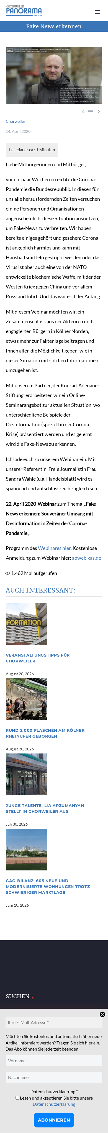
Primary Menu (97, 12)
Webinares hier (54, 548)
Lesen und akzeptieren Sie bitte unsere (56, 1101)
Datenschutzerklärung (54, 1104)
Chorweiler (15, 121)
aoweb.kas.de (86, 558)
